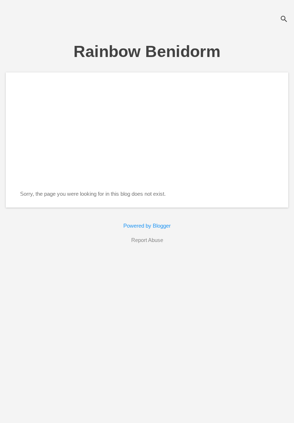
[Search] (284, 19)
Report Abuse (147, 240)
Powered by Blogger (147, 226)
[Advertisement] (147, 137)
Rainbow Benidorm (147, 51)
